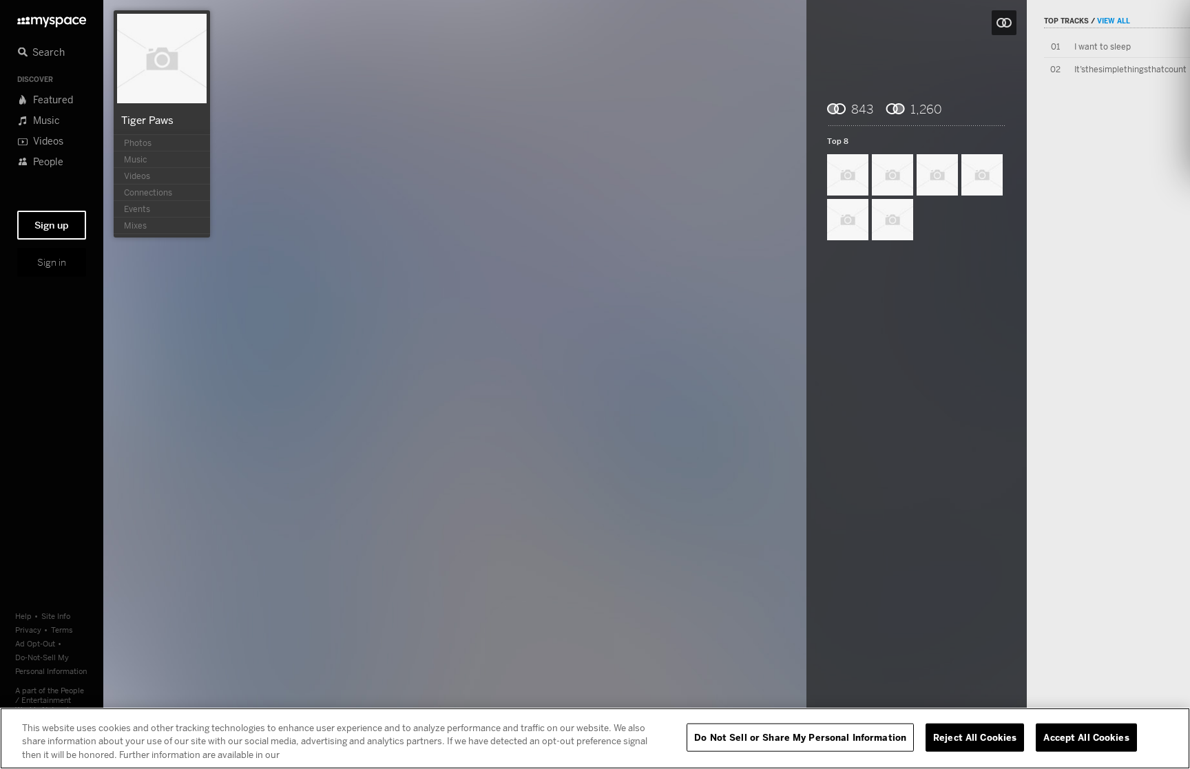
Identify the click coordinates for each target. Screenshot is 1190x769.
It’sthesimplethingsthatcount (1130, 69)
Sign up (51, 225)
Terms (62, 629)
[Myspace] (51, 18)
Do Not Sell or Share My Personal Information (800, 736)
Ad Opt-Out (35, 643)
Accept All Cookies (1086, 736)
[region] (595, 738)
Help (23, 616)
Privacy (28, 629)
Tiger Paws (147, 120)
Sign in (51, 262)
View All (1113, 20)
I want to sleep (1102, 46)
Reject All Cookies (974, 736)
